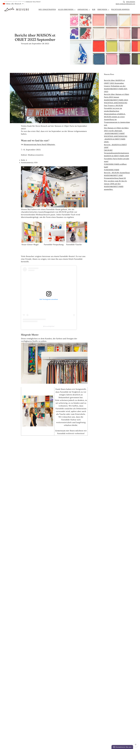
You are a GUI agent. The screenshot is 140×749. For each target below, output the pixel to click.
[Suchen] (123, 2)
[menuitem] (47, 9)
